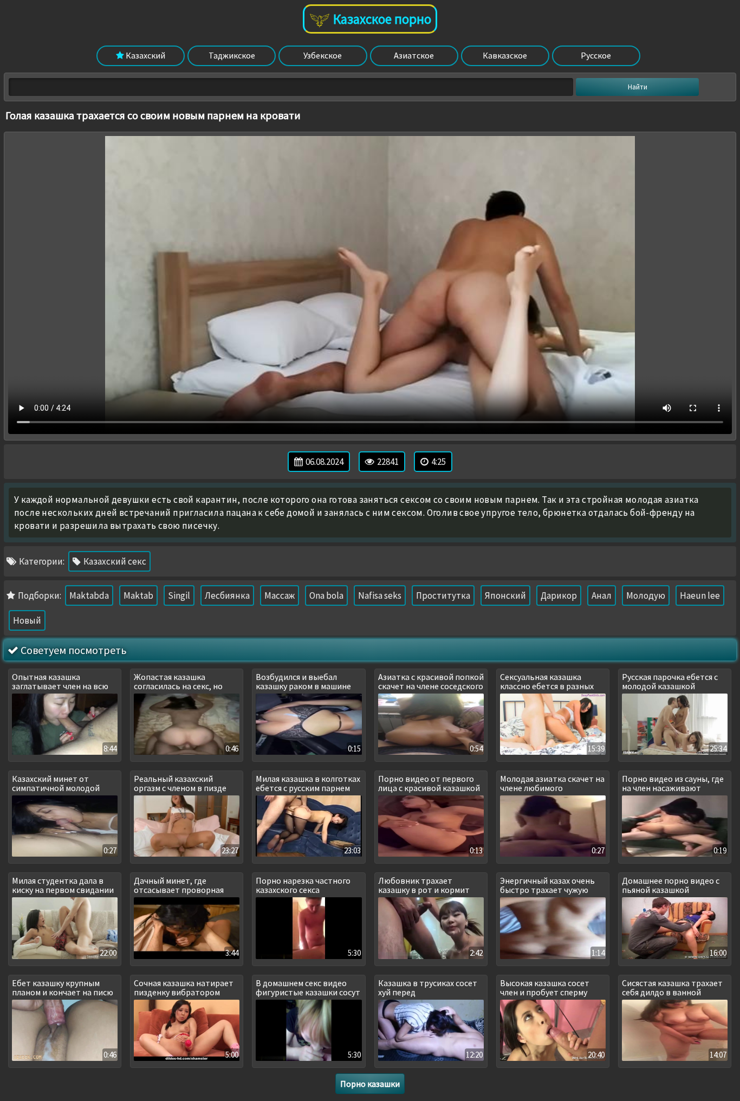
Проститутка (443, 595)
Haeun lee (700, 595)
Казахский (144, 55)
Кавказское (505, 55)
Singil (179, 595)
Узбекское (322, 55)
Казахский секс (114, 561)
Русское (596, 55)
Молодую (645, 595)
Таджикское (232, 55)
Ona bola (326, 595)
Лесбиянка (227, 595)
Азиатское (414, 55)
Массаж (279, 595)
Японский (505, 595)
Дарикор (559, 595)
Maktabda (89, 595)
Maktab (138, 595)
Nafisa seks (379, 595)
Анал (602, 595)
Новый (27, 620)
